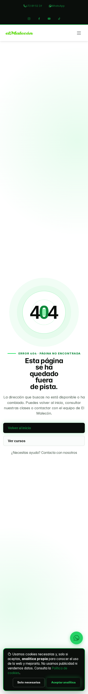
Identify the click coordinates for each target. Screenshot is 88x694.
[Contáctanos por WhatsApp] (76, 638)
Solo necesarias (28, 682)
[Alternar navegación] (79, 32)
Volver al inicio (19, 428)
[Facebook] (39, 18)
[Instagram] (29, 18)
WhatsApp (58, 5)
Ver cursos (16, 441)
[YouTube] (49, 18)
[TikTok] (59, 18)
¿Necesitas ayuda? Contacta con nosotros (44, 452)
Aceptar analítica (63, 682)
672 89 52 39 (34, 5)
